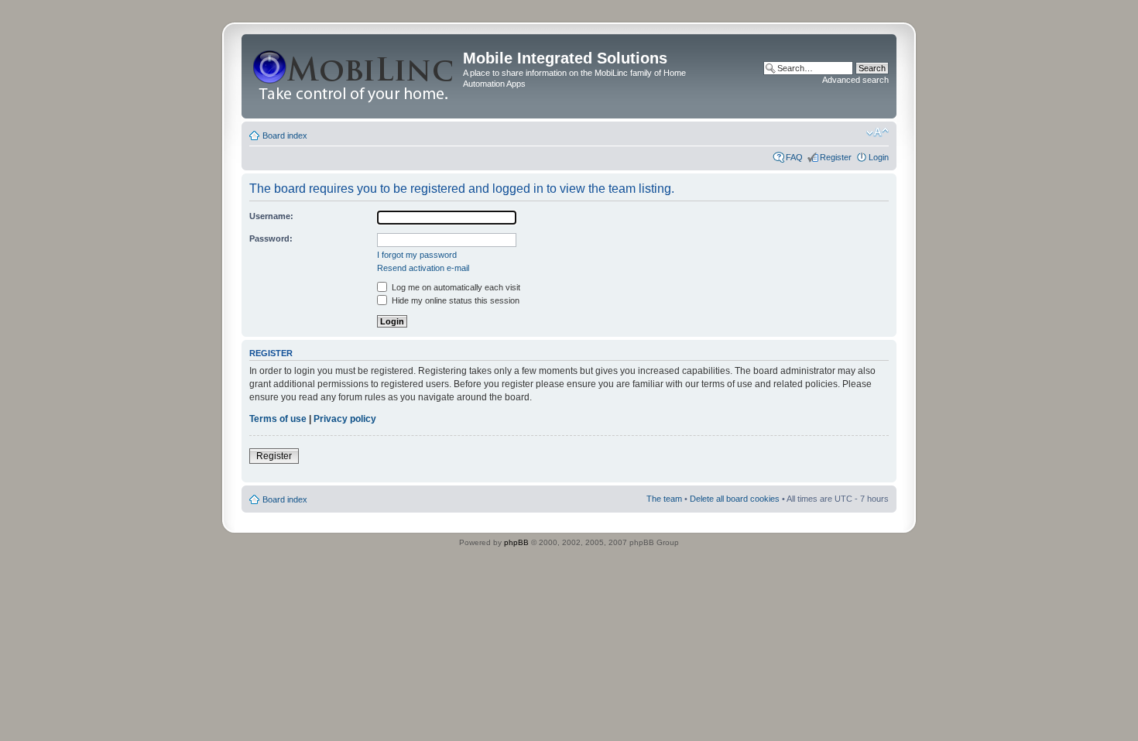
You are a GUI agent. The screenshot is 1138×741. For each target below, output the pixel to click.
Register (836, 157)
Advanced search (855, 79)
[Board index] (354, 76)
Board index (284, 135)
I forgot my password (417, 254)
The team (664, 498)
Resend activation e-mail (423, 268)
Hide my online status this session (454, 300)
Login (879, 157)
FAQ (794, 157)
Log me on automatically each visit (454, 287)
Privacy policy (345, 418)
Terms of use (278, 418)
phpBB (516, 542)
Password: (271, 238)
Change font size (877, 132)
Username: (271, 216)
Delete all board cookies (735, 498)
